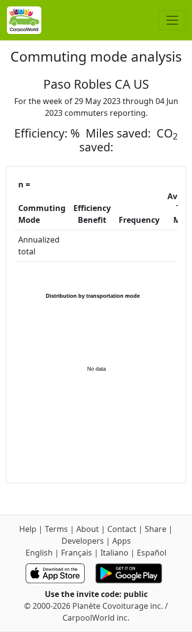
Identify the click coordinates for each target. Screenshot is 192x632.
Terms (56, 529)
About (87, 529)
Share (155, 529)
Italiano (114, 552)
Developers (83, 540)
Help (27, 529)
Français (76, 552)
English (39, 552)
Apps (121, 540)
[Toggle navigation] (172, 20)
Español (151, 552)
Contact (121, 529)
